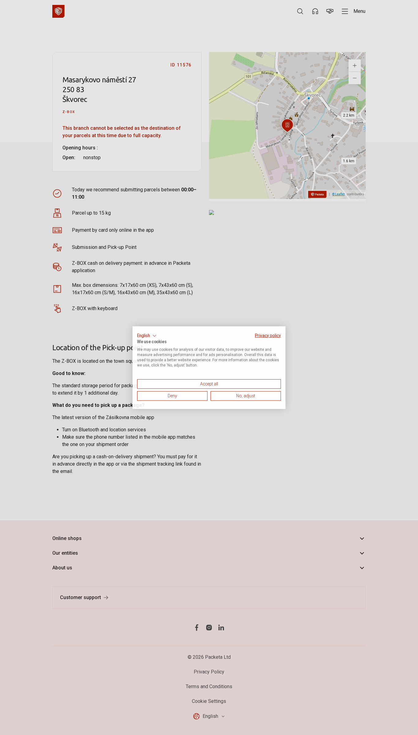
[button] (147, 335)
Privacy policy (268, 335)
